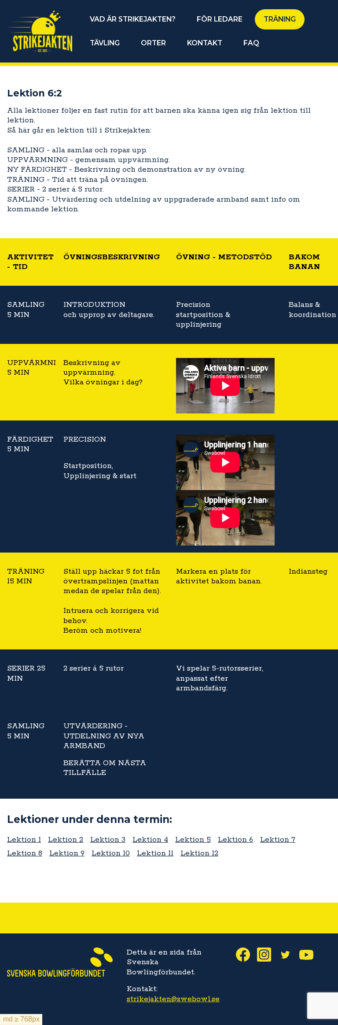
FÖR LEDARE (219, 19)
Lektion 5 (193, 839)
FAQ (251, 43)
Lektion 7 (277, 839)
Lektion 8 (24, 853)
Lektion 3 (107, 839)
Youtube (309, 955)
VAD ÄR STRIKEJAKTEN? (133, 19)
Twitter (288, 955)
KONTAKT (204, 43)
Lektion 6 (235, 839)
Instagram (267, 955)
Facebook (246, 955)
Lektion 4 (150, 839)
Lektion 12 (199, 853)
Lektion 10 (111, 853)
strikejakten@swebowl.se (173, 999)
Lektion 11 (155, 853)
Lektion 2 (65, 839)
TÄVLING (105, 43)
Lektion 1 (24, 839)
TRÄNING (280, 19)
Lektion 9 (66, 853)
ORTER (153, 43)
